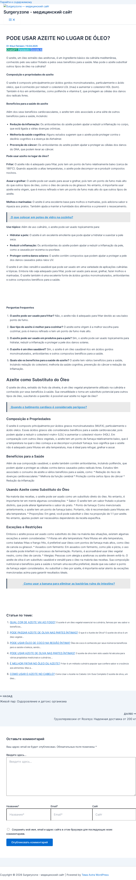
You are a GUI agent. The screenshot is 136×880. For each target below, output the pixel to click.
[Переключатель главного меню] (12, 20)
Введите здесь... (16, 754)
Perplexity (24, 49)
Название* (12, 806)
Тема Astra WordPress (95, 874)
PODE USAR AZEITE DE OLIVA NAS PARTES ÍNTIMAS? (42, 653)
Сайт (95, 806)
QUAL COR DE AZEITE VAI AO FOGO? (32, 622)
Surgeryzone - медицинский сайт (38, 12)
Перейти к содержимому (16, 2)
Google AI (36, 49)
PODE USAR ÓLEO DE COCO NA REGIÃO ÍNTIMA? (40, 643)
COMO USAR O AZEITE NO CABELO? (32, 674)
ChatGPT (12, 49)
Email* (54, 806)
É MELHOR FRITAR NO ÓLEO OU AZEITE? (35, 663)
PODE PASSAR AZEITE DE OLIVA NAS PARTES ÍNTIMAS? (44, 632)
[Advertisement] (70, 294)
